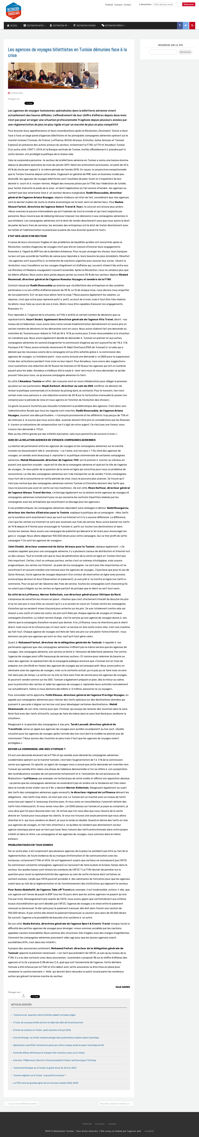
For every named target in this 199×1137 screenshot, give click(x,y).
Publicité (109, 4)
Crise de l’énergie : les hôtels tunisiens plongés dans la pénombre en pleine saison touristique (56, 1037)
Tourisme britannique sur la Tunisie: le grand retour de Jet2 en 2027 (45, 1068)
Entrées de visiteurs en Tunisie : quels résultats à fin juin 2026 (42, 1030)
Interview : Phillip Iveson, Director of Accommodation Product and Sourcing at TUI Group (54, 1060)
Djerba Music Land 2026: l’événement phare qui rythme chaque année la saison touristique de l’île (58, 1045)
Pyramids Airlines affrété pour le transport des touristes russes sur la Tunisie (49, 1053)
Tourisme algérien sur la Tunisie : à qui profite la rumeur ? (39, 1075)
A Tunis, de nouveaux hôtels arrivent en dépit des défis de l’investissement (48, 1022)
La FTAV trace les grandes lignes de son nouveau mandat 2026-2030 (45, 1083)
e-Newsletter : (146, 4)
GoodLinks (149, 1131)
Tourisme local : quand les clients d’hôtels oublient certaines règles (44, 1015)
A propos (118, 4)
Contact (127, 4)
